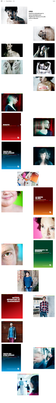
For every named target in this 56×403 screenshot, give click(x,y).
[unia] (12, 50)
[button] (2, 1)
